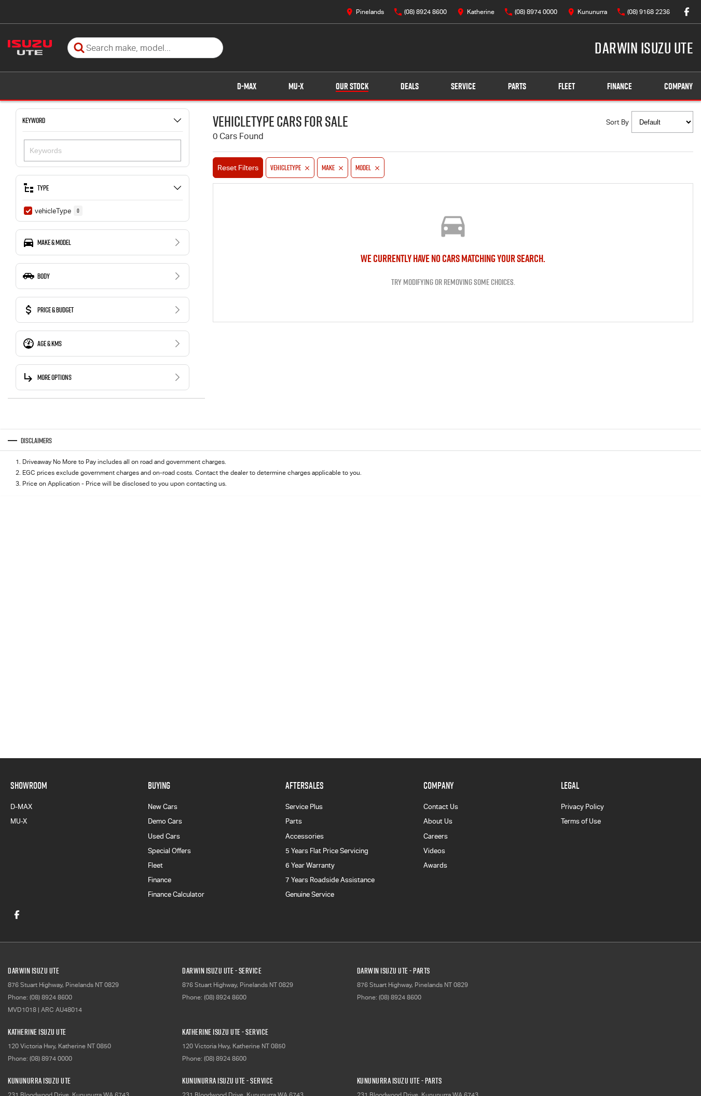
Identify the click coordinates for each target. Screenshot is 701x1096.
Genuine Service (309, 894)
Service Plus (304, 807)
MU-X (296, 86)
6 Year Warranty (310, 865)
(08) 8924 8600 (51, 997)
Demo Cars (165, 821)
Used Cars (164, 836)
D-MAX (246, 86)
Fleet (566, 86)
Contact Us (440, 807)
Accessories (304, 836)
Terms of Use (581, 821)
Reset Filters (237, 167)
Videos (434, 851)
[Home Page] (30, 48)
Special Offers (169, 851)
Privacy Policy (582, 807)
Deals (410, 86)
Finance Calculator (176, 894)
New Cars (162, 807)
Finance (619, 86)
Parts (517, 86)
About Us (437, 821)
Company (678, 86)
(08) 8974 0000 (51, 1058)
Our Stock (352, 86)
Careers (435, 836)
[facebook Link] (686, 11)
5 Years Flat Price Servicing (326, 851)
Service (463, 86)
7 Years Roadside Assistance (330, 880)
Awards (435, 865)
